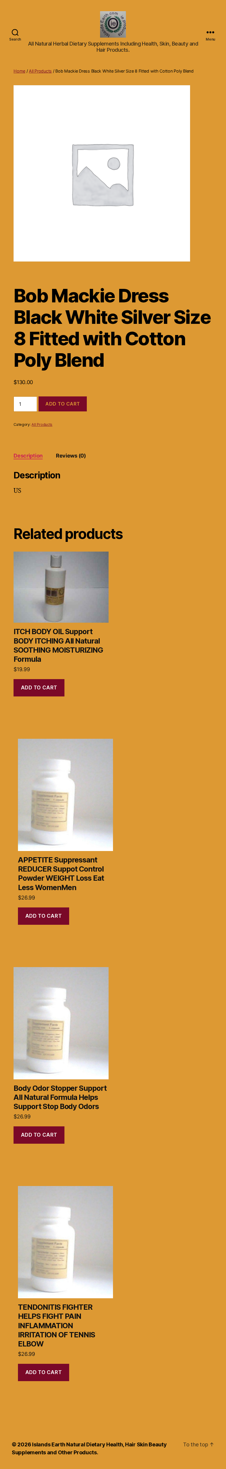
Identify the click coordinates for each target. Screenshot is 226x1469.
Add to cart (62, 404)
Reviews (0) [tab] (71, 456)
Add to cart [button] (39, 688)
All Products (40, 70)
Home (19, 70)
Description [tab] (28, 456)
